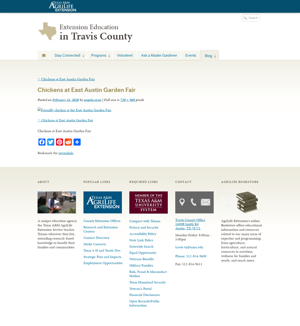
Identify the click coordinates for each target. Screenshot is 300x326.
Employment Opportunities (103, 262)
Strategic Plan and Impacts (102, 256)
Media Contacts (94, 244)
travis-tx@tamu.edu (189, 247)
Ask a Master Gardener (159, 55)
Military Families (141, 265)
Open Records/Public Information (144, 303)
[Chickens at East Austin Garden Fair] (74, 110)
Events (190, 55)
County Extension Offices (101, 220)
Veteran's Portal (140, 288)
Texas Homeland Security (147, 282)
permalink (66, 152)
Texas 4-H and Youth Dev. (102, 250)
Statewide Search (141, 246)
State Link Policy (141, 240)
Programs (96, 55)
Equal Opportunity (142, 252)
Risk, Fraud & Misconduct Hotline (148, 273)
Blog (206, 56)
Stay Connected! (65, 55)
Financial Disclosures (144, 294)
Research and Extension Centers (100, 229)
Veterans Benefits (141, 258)
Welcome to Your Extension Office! (44, 55)
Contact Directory (96, 237)
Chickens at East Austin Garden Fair (66, 79)
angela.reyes (92, 99)
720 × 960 (127, 99)
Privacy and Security (143, 227)
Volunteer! (125, 55)
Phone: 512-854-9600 (190, 256)
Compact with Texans (144, 220)
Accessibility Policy (142, 233)
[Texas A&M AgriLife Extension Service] (62, 7)
